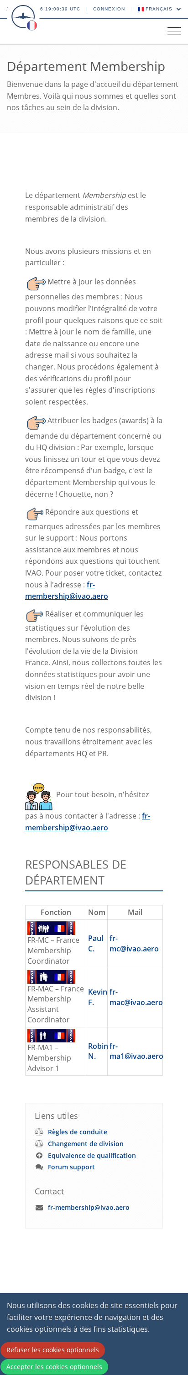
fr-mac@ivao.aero (136, 997)
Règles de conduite (77, 1131)
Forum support (71, 1167)
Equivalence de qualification (92, 1155)
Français (159, 8)
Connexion (109, 8)
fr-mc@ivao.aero (134, 943)
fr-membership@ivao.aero (89, 1207)
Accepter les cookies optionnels (54, 1366)
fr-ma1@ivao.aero (136, 1051)
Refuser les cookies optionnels (52, 1349)
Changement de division (86, 1143)
